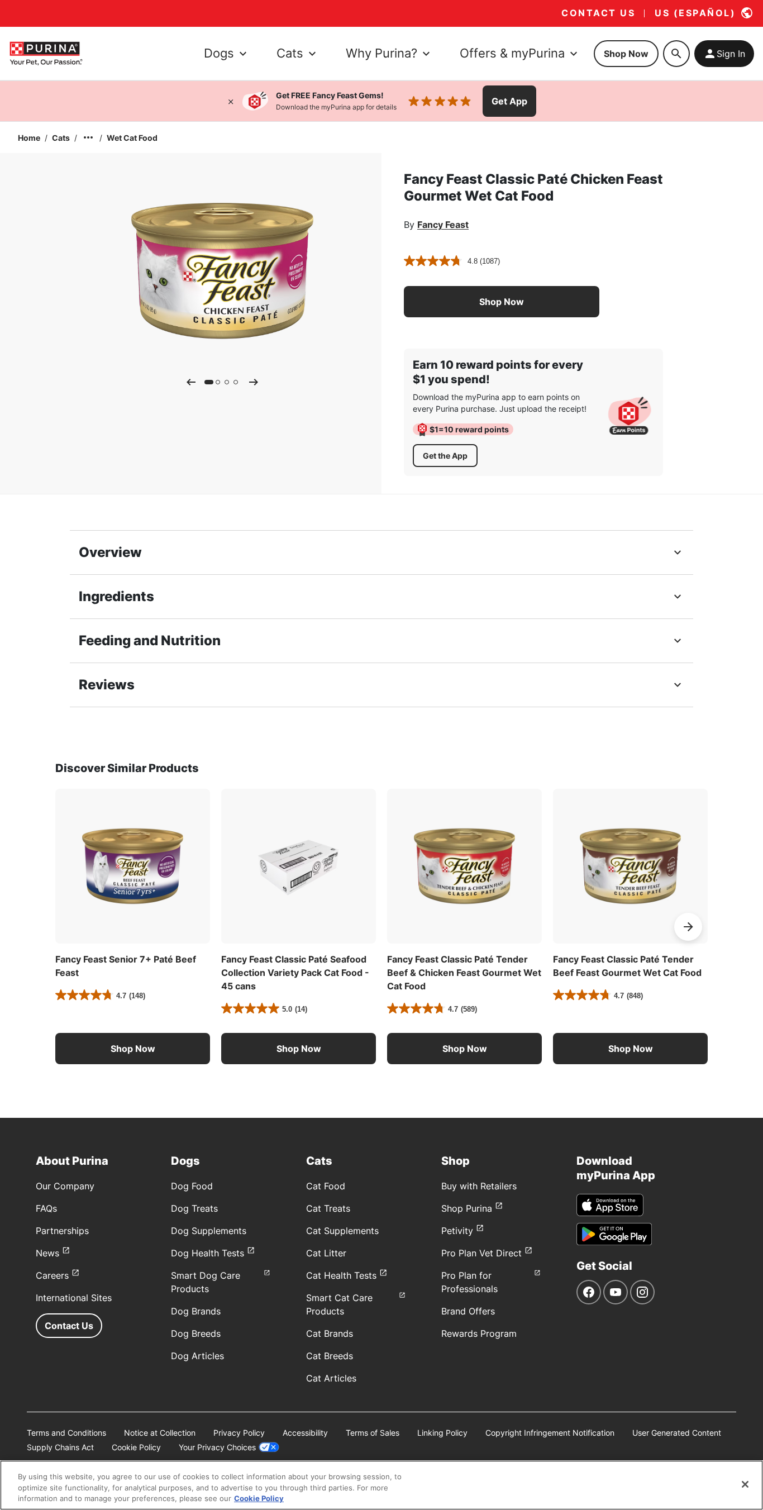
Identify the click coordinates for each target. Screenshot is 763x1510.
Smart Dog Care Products (205, 1282)
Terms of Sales (372, 1432)
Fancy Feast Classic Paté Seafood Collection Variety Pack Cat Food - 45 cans (295, 973)
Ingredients (116, 596)
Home (29, 137)
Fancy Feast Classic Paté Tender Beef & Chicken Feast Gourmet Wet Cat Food (464, 973)
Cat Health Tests (341, 1275)
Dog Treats (194, 1208)
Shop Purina (466, 1208)
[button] (501, 301)
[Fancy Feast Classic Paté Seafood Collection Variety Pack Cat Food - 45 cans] (298, 866)
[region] (381, 1485)
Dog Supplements (208, 1230)
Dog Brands (196, 1311)
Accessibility (305, 1432)
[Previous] (191, 382)
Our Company (65, 1186)
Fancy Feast (443, 224)
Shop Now (626, 53)
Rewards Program (479, 1333)
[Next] (253, 382)
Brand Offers (468, 1311)
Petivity (457, 1230)
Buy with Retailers (479, 1186)
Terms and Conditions (66, 1432)
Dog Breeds (196, 1333)
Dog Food (192, 1186)
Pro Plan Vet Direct (481, 1253)
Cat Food (325, 1186)
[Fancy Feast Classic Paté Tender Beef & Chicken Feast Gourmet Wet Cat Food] (464, 866)
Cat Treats (328, 1208)
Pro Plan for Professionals (469, 1282)
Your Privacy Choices (217, 1447)
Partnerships (62, 1230)
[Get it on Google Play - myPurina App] (614, 1234)
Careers (52, 1275)
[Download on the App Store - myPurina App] (609, 1205)
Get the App (445, 455)
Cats (61, 137)
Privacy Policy (239, 1432)
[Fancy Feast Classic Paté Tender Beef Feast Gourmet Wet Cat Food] (630, 866)
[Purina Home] (46, 53)
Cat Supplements (342, 1230)
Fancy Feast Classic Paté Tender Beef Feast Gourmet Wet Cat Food (627, 966)
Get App (509, 101)
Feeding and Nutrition (150, 640)
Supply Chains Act (60, 1447)
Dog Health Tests (207, 1253)
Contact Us (69, 1325)
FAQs (46, 1208)
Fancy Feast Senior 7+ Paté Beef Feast (125, 966)
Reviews (107, 685)
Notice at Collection (159, 1432)
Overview (110, 552)
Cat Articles (331, 1378)
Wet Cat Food (132, 137)
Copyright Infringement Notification (549, 1432)
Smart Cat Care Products (339, 1304)
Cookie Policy (136, 1447)
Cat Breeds (329, 1355)
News (47, 1253)
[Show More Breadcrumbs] (88, 137)
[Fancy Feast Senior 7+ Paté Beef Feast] (132, 866)
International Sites (74, 1297)
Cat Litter (326, 1253)
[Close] (231, 101)
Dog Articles (197, 1355)
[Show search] (676, 53)
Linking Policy (442, 1432)
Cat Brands (329, 1333)
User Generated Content (676, 1432)
